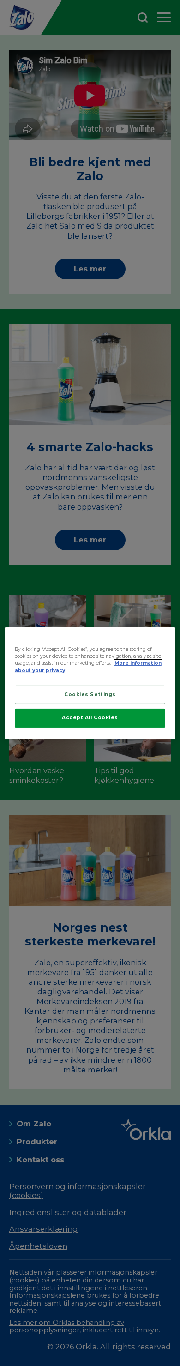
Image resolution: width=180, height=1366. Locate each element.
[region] (90, 683)
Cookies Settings (89, 695)
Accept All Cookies (90, 718)
